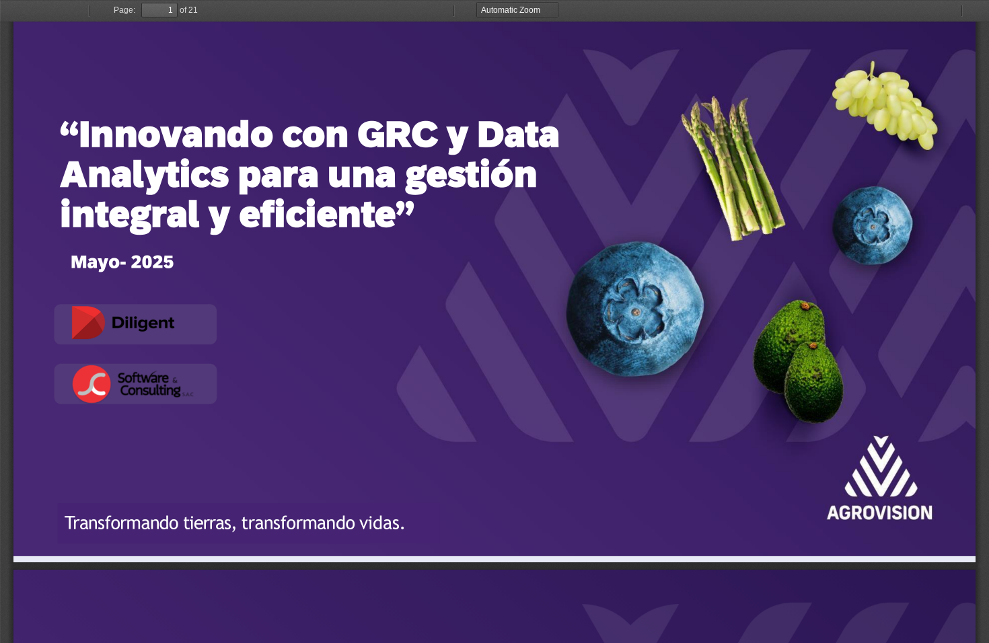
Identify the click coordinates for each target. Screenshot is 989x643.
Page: (124, 10)
